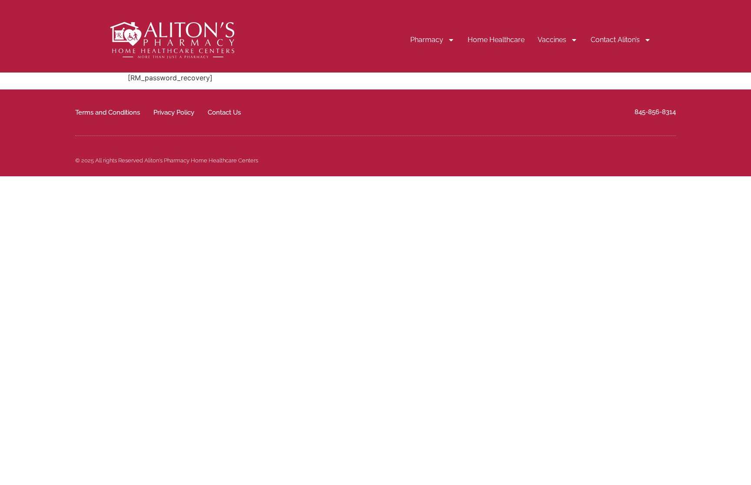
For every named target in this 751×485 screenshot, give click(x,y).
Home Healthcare (496, 40)
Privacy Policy (173, 112)
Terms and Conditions (107, 112)
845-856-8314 (655, 112)
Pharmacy (426, 40)
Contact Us (224, 112)
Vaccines (552, 40)
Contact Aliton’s (615, 40)
